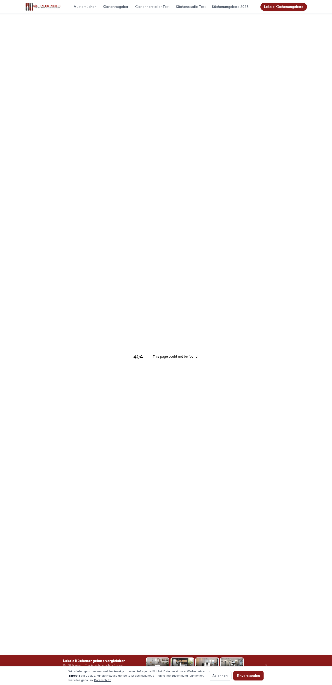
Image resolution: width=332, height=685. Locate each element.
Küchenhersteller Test (152, 7)
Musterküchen (85, 7)
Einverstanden (248, 676)
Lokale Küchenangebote (283, 7)
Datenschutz (102, 680)
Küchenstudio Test (191, 7)
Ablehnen (220, 676)
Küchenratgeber (115, 7)
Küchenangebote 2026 (230, 7)
